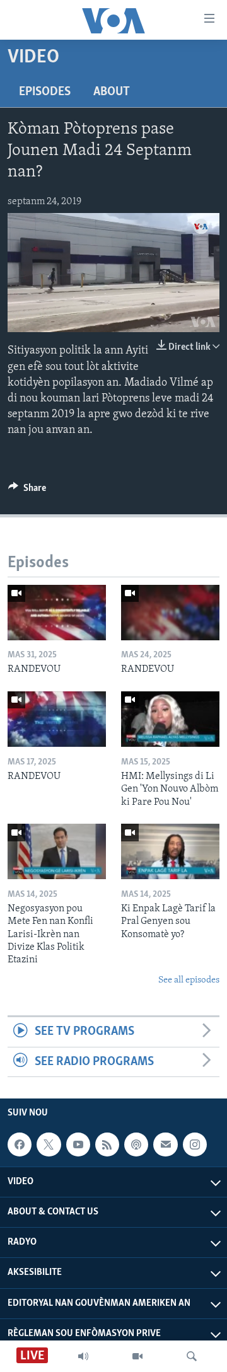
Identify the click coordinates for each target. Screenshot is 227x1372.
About (111, 92)
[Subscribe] (165, 1144)
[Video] (137, 1356)
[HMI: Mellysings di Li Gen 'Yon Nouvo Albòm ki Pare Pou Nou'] (170, 719)
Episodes (45, 92)
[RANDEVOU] (57, 612)
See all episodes (188, 980)
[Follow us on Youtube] (78, 1144)
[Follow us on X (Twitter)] (49, 1144)
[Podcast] (136, 1144)
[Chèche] (192, 1356)
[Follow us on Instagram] (195, 1144)
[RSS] (107, 1144)
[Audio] (83, 1356)
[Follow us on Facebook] (20, 1144)
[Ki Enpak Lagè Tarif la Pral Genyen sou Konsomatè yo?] (170, 851)
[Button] (27, 491)
